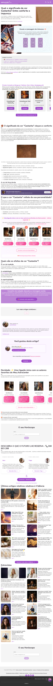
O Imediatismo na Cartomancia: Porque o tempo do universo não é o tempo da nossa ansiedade (44, 619)
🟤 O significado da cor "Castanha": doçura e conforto (15, 59)
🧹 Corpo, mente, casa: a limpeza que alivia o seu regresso (44, 514)
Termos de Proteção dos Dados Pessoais (38, 673)
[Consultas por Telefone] (10, 95)
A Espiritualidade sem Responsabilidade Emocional (17, 618)
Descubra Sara (12, 471)
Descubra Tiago (39, 471)
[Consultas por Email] (39, 95)
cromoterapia (5, 272)
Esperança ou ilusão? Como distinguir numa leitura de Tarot (45, 593)
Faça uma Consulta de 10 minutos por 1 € (26, 115)
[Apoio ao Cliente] (48, 2)
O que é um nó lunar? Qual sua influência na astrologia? (44, 526)
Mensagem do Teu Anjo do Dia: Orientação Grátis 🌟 (18, 550)
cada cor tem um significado (12, 72)
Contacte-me (47, 192)
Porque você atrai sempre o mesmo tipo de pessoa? (45, 569)
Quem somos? (19, 669)
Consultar (10, 108)
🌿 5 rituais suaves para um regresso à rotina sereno (18, 538)
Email (15, 431)
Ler (1, 509)
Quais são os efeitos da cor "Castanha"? (12, 62)
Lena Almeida (19, 21)
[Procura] (46, 2)
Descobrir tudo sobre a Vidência (25, 562)
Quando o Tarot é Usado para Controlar (44, 580)
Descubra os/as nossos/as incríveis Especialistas (26, 483)
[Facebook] (26, 675)
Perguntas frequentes (27, 669)
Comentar (25, 361)
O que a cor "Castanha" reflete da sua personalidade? (15, 61)
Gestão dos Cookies (24, 673)
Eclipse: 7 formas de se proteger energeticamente (18, 525)
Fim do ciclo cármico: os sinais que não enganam (44, 501)
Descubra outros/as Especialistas (26, 250)
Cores (26, 313)
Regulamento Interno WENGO (12, 673)
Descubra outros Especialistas (25, 407)
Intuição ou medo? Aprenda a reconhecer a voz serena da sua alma (12, 580)
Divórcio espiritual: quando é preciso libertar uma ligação (18, 632)
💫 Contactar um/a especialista (26, 299)
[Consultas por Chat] (24, 95)
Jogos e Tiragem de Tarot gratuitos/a (41, 669)
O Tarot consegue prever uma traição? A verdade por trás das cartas (45, 605)
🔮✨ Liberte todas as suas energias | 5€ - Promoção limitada (24, 399)
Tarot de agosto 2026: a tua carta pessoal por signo (45, 538)
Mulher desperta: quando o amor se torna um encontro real (18, 593)
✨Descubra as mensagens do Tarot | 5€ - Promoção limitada (9, 399)
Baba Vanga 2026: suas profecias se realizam (17, 513)
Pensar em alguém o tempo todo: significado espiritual (45, 490)
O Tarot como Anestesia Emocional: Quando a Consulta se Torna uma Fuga (19, 605)
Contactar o (25, 479)
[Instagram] (28, 675)
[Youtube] (31, 675)
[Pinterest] (33, 675)
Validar (26, 438)
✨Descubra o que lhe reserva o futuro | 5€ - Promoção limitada (39, 399)
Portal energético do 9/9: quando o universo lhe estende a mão (13, 501)
